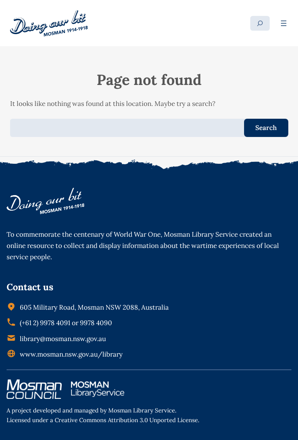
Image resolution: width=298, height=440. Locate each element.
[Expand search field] (260, 23)
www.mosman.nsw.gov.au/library (71, 354)
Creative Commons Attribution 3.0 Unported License (126, 420)
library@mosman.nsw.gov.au (63, 338)
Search (266, 127)
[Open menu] (283, 23)
